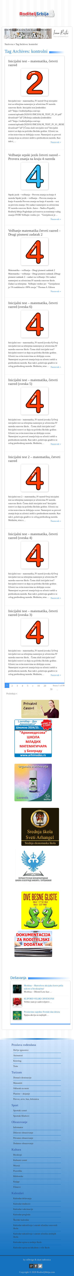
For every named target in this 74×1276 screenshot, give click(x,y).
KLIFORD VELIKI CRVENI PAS (39, 998)
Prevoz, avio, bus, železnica (26, 1099)
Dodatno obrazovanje (23, 1143)
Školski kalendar (21, 1220)
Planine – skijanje (21, 1093)
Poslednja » (11, 693)
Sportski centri (20, 1110)
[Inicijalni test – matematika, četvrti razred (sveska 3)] (34, 645)
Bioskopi (17, 1154)
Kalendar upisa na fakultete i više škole (31, 1247)
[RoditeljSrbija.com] (37, 16)
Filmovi (17, 1187)
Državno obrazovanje (23, 1132)
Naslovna (9, 44)
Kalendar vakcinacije (23, 1209)
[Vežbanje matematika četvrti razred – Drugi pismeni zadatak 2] (34, 264)
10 (38, 685)
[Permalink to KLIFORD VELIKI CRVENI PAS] (17, 1006)
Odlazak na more (21, 1088)
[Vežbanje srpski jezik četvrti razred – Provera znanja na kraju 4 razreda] (34, 189)
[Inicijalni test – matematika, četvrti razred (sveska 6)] (34, 337)
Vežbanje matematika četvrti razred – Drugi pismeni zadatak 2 (34, 232)
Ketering (17, 1060)
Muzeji (16, 1165)
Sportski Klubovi (21, 1116)
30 (51, 689)
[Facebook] (36, 1266)
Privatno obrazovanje (23, 1138)
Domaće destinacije (22, 1077)
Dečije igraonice (21, 1050)
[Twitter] (40, 1266)
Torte (15, 1066)
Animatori (18, 1055)
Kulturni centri (20, 1160)
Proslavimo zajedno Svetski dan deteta (42, 1012)
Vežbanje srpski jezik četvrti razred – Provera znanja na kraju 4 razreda (34, 157)
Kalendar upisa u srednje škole (27, 1242)
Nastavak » (56, 142)
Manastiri (17, 1083)
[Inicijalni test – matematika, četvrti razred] (34, 95)
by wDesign (28, 1259)
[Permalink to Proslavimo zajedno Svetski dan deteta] (17, 1019)
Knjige (16, 1181)
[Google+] (31, 1266)
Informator (18, 1127)
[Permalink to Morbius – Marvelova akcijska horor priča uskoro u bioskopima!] (17, 993)
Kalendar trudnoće (21, 1203)
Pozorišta (17, 1171)
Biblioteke (18, 1176)
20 (45, 685)
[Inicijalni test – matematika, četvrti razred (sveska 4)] (34, 568)
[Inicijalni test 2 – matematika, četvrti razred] (34, 491)
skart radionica (44, 1259)
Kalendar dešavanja (22, 1198)
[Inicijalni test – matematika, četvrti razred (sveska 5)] (34, 414)
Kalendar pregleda (21, 1214)
